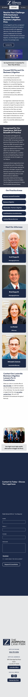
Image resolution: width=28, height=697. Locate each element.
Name (4, 518)
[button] (5, 7)
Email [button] (14, 7)
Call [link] (24, 7)
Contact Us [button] (8, 45)
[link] (14, 2)
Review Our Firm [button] (14, 680)
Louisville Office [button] (14, 667)
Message (5, 541)
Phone (5, 534)
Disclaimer (6, 556)
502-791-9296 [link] (7, 385)
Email (5, 526)
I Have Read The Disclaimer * (13, 559)
